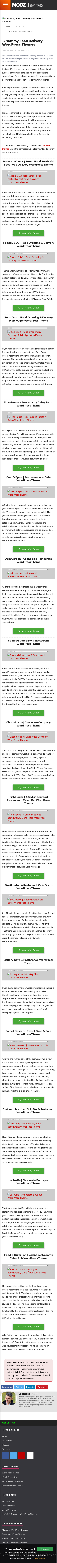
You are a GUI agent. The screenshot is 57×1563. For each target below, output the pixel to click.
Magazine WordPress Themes (15, 1530)
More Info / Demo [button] (28, 233)
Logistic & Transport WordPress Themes (19, 1514)
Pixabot (5, 1445)
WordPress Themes (10, 1473)
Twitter (19, 1387)
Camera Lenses (8, 1505)
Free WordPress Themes (12, 1486)
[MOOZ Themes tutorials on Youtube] (21, 1455)
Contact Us (7, 1441)
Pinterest (42, 1387)
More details (39, 1558)
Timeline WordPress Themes (14, 1543)
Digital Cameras (9, 1510)
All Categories (8, 1501)
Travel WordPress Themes (13, 1534)
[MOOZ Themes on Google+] (30, 1455)
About (4, 1436)
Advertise (6, 1449)
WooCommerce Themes (12, 1481)
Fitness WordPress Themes (14, 1538)
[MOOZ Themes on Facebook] (5, 1455)
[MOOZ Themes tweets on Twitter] (13, 1455)
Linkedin (30, 1387)
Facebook (7, 1387)
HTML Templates (9, 1477)
